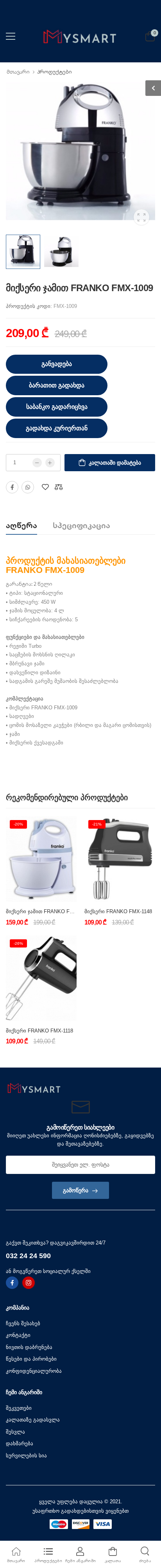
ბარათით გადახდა (56, 385)
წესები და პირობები (31, 1359)
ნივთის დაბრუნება (29, 1347)
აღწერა (21, 525)
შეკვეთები (19, 1408)
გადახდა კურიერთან (57, 428)
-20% (18, 824)
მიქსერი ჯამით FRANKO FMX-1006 (48, 911)
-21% (97, 824)
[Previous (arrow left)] (45, 1059)
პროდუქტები (54, 72)
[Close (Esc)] (119, 1058)
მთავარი (18, 72)
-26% (18, 943)
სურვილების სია (26, 1455)
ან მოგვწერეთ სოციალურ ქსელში (48, 1271)
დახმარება (19, 1443)
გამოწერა (75, 1190)
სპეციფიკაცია (81, 525)
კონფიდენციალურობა (34, 1371)
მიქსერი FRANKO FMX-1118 (39, 1031)
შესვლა (15, 1432)
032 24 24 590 (28, 1255)
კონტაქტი (18, 1335)
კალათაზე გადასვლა (33, 1420)
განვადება (56, 364)
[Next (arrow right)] (55, 1059)
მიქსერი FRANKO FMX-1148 (118, 911)
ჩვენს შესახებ (23, 1323)
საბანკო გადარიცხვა (57, 406)
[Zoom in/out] (116, 1058)
